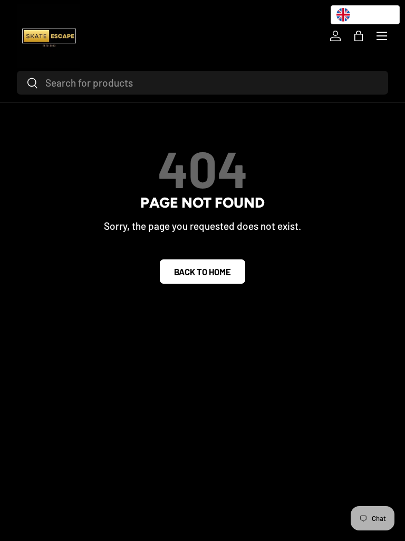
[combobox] (202, 83)
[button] (358, 36)
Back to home (202, 271)
